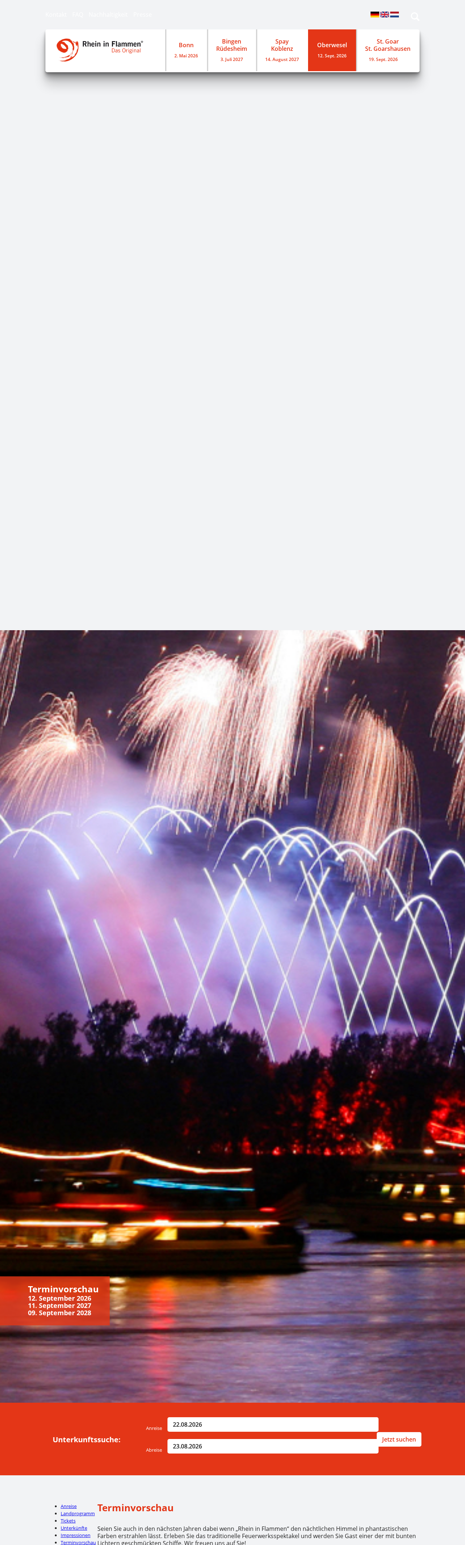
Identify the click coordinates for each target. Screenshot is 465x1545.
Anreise (154, 1428)
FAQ (77, 15)
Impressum (12, 619)
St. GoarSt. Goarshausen (388, 49)
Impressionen (75, 1535)
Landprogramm (78, 1513)
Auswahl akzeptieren (16, 592)
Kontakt (56, 15)
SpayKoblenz (282, 49)
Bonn (186, 50)
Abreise (154, 1450)
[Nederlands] (394, 15)
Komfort (9, 492)
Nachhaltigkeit (108, 15)
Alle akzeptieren (16, 608)
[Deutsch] (375, 15)
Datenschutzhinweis (22, 626)
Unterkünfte (74, 1528)
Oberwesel (332, 50)
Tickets (68, 1520)
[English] (384, 15)
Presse (142, 15)
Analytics (9, 324)
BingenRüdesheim (231, 49)
